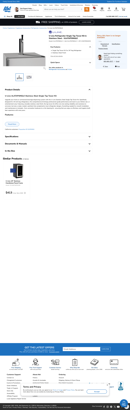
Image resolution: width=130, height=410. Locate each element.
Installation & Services (76, 5)
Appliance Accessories (23, 28)
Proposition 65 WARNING (26, 129)
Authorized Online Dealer (41, 383)
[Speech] (81, 9)
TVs (60, 16)
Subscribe (105, 349)
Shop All (9, 16)
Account (61, 378)
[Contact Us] (100, 60)
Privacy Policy (16, 407)
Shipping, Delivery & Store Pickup (69, 380)
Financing (95, 5)
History (35, 378)
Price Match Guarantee (66, 383)
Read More (12, 124)
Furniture (35, 16)
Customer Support (14, 374)
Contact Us (10, 378)
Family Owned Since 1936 (11, 2)
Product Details (103, 49)
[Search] (86, 9)
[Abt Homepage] (7, 9)
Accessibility (42, 407)
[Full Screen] (44, 68)
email (125, 16)
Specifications (116, 44)
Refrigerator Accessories (39, 28)
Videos (57, 5)
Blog (40, 5)
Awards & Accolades (39, 380)
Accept (97, 392)
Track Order (64, 5)
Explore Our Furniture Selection (117, 2)
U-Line (69, 69)
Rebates (87, 5)
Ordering (62, 374)
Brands (34, 5)
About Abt (37, 374)
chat (120, 16)
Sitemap (25, 407)
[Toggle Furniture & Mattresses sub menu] (43, 16)
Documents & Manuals (105, 45)
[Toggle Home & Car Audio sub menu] (81, 16)
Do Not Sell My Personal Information (59, 407)
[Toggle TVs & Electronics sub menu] (66, 16)
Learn (51, 5)
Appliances (48, 16)
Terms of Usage (58, 390)
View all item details (56, 56)
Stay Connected (97, 406)
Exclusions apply (54, 352)
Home (88, 16)
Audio (74, 16)
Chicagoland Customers (14, 380)
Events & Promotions (13, 383)
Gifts (45, 5)
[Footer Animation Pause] (126, 406)
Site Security (33, 407)
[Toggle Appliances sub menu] (53, 16)
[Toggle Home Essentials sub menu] (94, 16)
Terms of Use (7, 407)
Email (117, 61)
